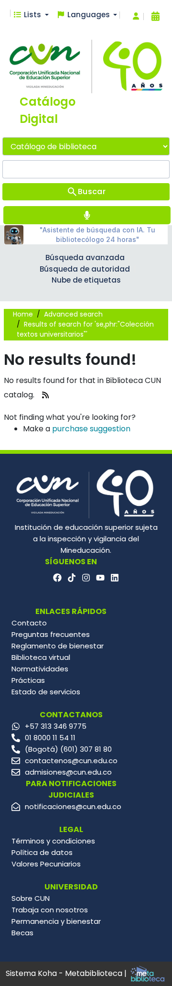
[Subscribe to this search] (45, 395)
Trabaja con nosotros (49, 910)
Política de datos (42, 852)
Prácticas (28, 680)
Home (23, 314)
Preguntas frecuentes (50, 634)
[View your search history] (155, 16)
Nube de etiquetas (86, 280)
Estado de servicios (45, 692)
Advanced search (73, 314)
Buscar (92, 191)
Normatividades (39, 669)
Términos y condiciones (53, 841)
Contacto (29, 623)
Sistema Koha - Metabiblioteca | (67, 973)
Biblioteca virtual (40, 657)
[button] (31, 15)
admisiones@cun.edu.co (68, 772)
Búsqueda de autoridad (85, 269)
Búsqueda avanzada (85, 257)
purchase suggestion (91, 428)
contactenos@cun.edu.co (71, 761)
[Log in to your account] (135, 16)
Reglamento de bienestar (57, 646)
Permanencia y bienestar (56, 921)
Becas (22, 933)
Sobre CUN (30, 898)
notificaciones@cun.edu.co (73, 806)
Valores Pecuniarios (46, 864)
